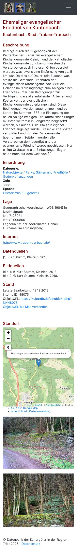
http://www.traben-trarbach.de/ (26, 242)
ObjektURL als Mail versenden (25, 307)
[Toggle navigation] (68, 7)
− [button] (8, 338)
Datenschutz (31, 544)
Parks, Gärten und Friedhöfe (47, 172)
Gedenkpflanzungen (18, 176)
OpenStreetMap (53, 405)
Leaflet (38, 405)
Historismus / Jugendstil (21, 193)
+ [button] (8, 332)
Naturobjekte (13, 172)
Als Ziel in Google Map (24, 408)
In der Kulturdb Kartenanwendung (30, 411)
